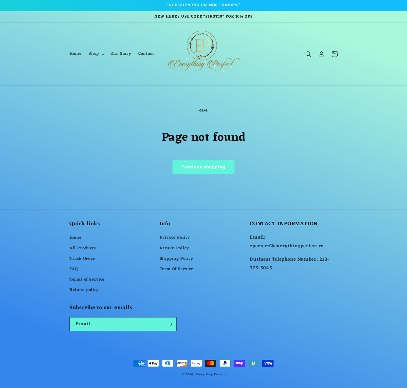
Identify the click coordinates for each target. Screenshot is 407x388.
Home (75, 237)
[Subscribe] (169, 324)
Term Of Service (176, 269)
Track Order (82, 258)
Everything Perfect (211, 374)
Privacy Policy (175, 237)
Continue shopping (203, 167)
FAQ (73, 269)
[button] (96, 54)
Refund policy (84, 290)
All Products (82, 248)
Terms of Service (87, 279)
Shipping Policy (176, 258)
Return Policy (174, 248)
